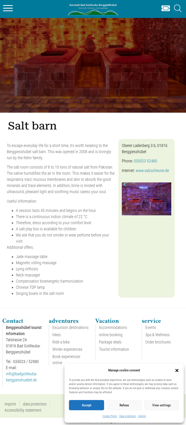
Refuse (124, 405)
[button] (177, 370)
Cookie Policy (110, 416)
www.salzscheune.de (152, 170)
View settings (161, 405)
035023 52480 (145, 161)
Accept (86, 405)
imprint (142, 416)
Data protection (127, 416)
